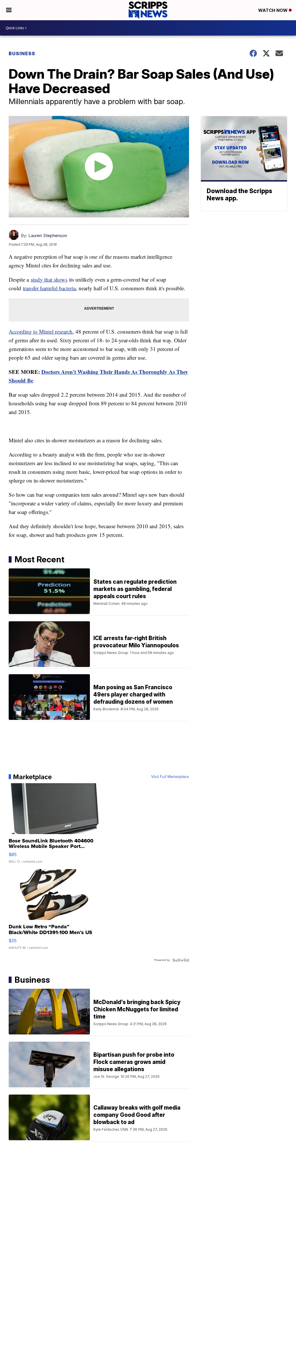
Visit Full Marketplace (170, 777)
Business (22, 53)
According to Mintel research (41, 331)
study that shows (49, 279)
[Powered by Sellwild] (180, 960)
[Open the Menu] (8, 10)
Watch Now (273, 10)
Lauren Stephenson (47, 235)
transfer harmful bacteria (49, 288)
